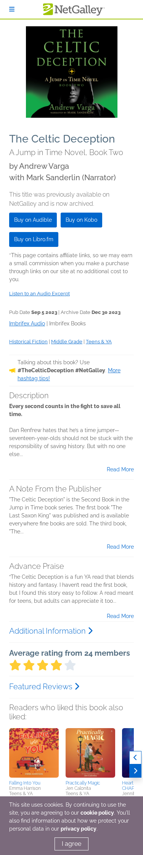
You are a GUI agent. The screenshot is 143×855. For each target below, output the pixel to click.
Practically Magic (83, 783)
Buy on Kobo (81, 220)
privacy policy (78, 829)
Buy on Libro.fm (33, 239)
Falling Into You (24, 783)
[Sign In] (12, 9)
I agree (71, 843)
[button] (34, 753)
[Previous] (135, 757)
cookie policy (97, 813)
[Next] (135, 771)
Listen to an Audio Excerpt (39, 293)
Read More (120, 469)
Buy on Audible (33, 220)
